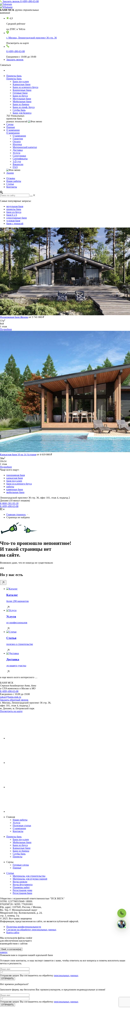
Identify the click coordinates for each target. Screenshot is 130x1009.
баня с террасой (14, 223)
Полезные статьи (22, 825)
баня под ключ (14, 481)
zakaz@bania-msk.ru (10, 697)
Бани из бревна (21, 104)
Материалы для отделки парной (30, 878)
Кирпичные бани (22, 90)
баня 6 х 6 (11, 215)
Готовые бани (20, 93)
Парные (10, 127)
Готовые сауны (21, 864)
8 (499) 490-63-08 (29, 1)
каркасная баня (14, 478)
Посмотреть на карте (11, 711)
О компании (13, 130)
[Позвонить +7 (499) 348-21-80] (121, 913)
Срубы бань (19, 110)
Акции (10, 173)
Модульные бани (22, 98)
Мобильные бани (22, 101)
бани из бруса (13, 212)
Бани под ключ (21, 81)
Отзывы (10, 178)
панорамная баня (15, 475)
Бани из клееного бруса (25, 87)
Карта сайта (12, 932)
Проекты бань (14, 75)
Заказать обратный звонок (14, 699)
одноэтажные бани (16, 217)
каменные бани (14, 489)
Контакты (11, 186)
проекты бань (13, 209)
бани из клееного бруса (19, 483)
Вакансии (18, 164)
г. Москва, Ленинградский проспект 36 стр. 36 (31, 37)
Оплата (17, 141)
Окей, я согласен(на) (11, 949)
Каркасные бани (21, 84)
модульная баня (14, 206)
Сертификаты (20, 158)
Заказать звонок (11, 1)
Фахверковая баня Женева (14, 317)
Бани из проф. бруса (24, 107)
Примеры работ (21, 887)
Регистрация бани (22, 893)
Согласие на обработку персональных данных (31, 929)
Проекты (17, 856)
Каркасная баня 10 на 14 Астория (18, 454)
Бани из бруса (20, 95)
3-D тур (17, 161)
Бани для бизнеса (22, 113)
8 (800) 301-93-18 (9, 503)
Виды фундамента (22, 884)
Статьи (10, 184)
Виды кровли (20, 881)
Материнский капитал (25, 147)
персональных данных (66, 975)
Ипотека (17, 144)
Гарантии (18, 138)
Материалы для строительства (29, 876)
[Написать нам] (121, 924)
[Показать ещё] (3, 582)
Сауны (9, 124)
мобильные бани (15, 492)
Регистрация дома (22, 890)
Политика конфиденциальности (23, 926)
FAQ (15, 167)
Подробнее (6, 329)
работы (10, 486)
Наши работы (13, 181)
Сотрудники (19, 155)
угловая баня (13, 220)
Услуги (16, 153)
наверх (3, 952)
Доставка (18, 150)
